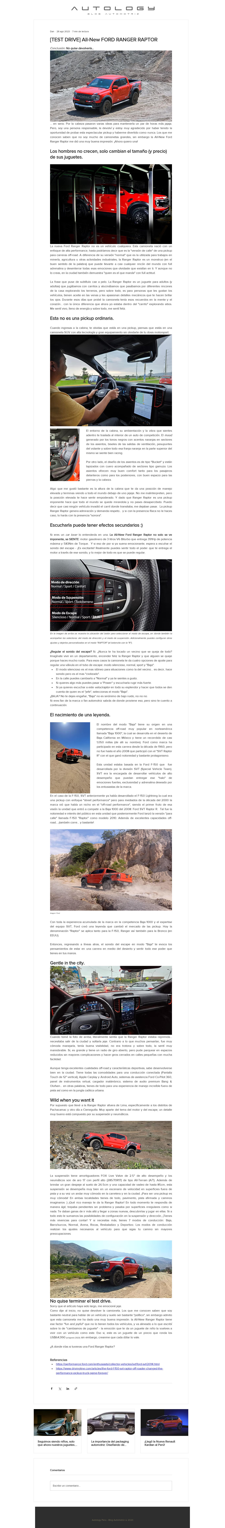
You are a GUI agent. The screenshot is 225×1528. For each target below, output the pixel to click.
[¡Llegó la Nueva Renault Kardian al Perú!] (164, 1422)
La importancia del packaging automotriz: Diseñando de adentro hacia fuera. (110, 1443)
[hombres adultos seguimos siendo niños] (57, 1422)
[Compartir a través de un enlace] (75, 1388)
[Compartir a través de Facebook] (51, 1388)
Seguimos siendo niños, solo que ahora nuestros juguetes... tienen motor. (57, 1443)
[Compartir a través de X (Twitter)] (59, 1388)
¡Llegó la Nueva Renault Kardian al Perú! (160, 1443)
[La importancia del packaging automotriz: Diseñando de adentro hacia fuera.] (111, 1422)
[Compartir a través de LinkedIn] (67, 1388)
